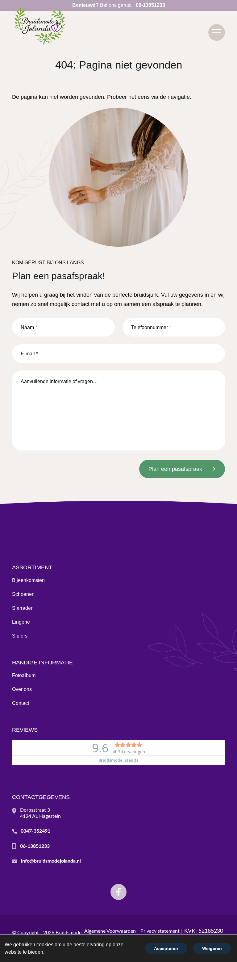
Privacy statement (160, 931)
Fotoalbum (23, 675)
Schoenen (23, 594)
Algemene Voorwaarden (110, 931)
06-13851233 (35, 846)
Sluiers (19, 635)
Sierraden (23, 608)
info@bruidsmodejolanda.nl (51, 861)
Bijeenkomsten (28, 580)
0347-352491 (35, 831)
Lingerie (21, 622)
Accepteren (166, 948)
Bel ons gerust (118, 5)
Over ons (22, 689)
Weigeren (212, 948)
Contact (20, 703)
